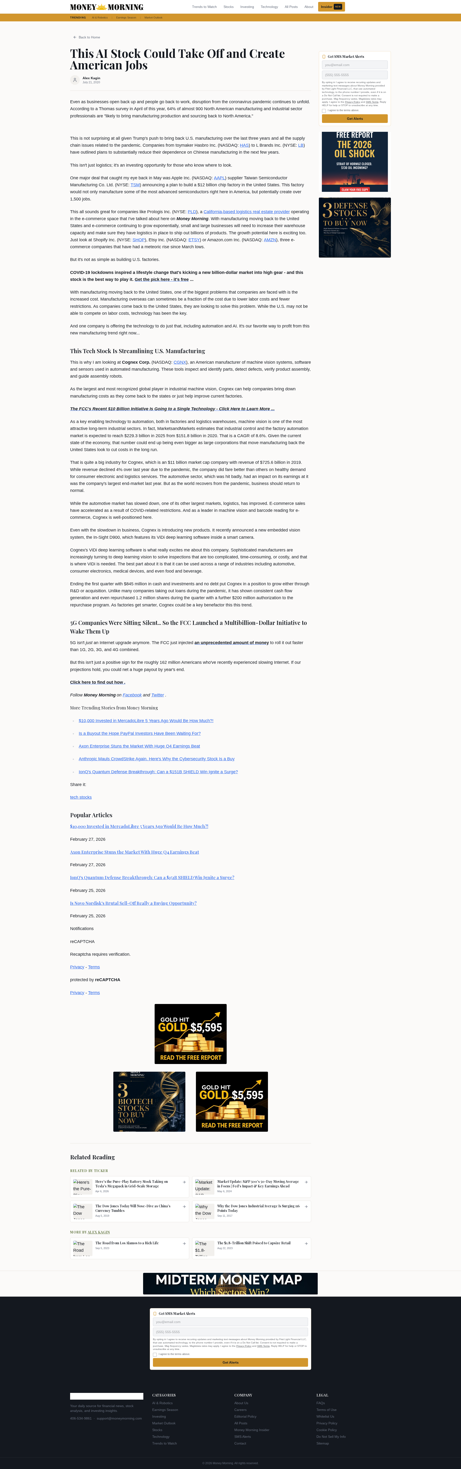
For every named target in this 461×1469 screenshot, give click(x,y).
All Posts (291, 7)
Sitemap (322, 1443)
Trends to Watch (204, 7)
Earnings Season (126, 17)
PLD (192, 211)
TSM (135, 184)
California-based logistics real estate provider (247, 211)
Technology (269, 7)
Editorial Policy (245, 1416)
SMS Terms (372, 102)
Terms (94, 967)
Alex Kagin (99, 1232)
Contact (240, 1443)
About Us (241, 1403)
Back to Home (89, 37)
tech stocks (81, 797)
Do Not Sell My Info (331, 1437)
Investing (247, 7)
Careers (240, 1410)
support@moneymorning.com (119, 1418)
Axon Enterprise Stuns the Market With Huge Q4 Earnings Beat (139, 746)
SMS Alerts (242, 1437)
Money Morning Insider (251, 1430)
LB (300, 145)
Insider (331, 7)
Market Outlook (154, 17)
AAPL (219, 177)
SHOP (139, 239)
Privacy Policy (352, 102)
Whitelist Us (325, 1416)
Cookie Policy (326, 1430)
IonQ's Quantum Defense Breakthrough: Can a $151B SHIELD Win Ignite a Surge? (158, 771)
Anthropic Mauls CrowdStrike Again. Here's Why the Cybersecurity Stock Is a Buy (157, 758)
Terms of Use (326, 1410)
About (308, 7)
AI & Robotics (100, 17)
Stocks (229, 7)
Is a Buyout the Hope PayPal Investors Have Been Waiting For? (140, 733)
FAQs (320, 1403)
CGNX (180, 362)
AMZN (270, 239)
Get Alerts (355, 119)
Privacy (77, 967)
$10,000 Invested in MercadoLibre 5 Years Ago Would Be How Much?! (146, 720)
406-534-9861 (81, 1418)
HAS (244, 145)
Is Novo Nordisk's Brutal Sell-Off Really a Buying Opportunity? (133, 903)
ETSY (194, 239)
